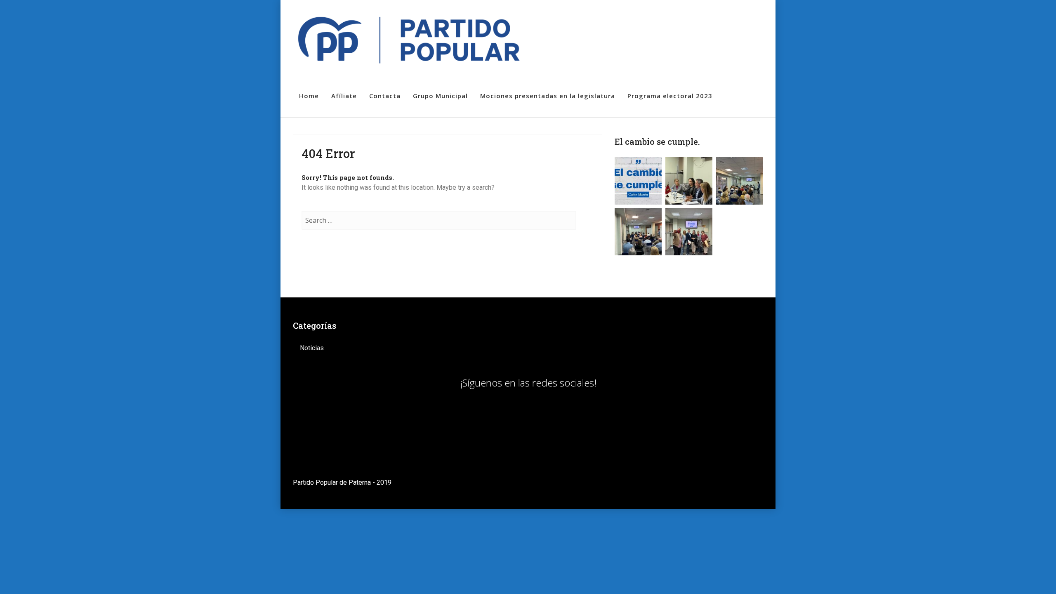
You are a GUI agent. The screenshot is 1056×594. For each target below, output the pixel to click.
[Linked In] (736, 16)
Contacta (385, 96)
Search (585, 228)
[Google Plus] (751, 16)
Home (309, 96)
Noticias (312, 348)
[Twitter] (722, 16)
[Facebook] (707, 16)
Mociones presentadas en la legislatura (547, 96)
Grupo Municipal (440, 96)
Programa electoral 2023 (669, 96)
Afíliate (344, 96)
